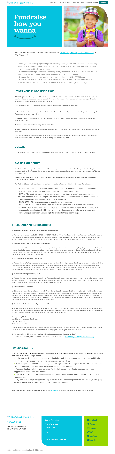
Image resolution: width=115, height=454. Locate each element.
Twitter (92, 424)
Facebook (93, 420)
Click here (54, 390)
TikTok (91, 432)
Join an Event (86, 3)
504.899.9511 (14, 422)
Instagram (93, 428)
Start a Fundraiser (57, 3)
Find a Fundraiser (72, 3)
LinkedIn (92, 440)
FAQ (46, 432)
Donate (103, 2)
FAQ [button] (95, 3)
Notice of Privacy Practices (55, 439)
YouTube (93, 436)
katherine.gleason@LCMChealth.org (77, 52)
